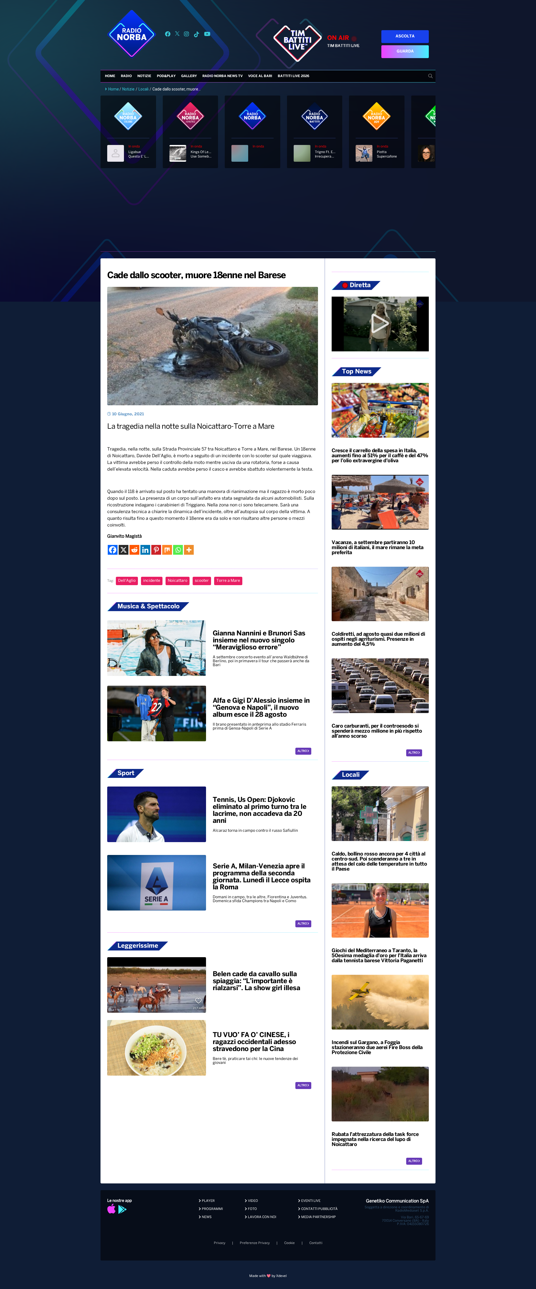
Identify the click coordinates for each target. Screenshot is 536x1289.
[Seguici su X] (177, 35)
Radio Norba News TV (222, 76)
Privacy (219, 1243)
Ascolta (405, 36)
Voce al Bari (260, 76)
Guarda (405, 51)
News (206, 1217)
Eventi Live (310, 1200)
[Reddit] (134, 550)
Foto (252, 1209)
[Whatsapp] (178, 550)
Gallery (189, 76)
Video (252, 1200)
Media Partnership (318, 1217)
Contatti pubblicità (319, 1209)
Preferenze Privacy (255, 1243)
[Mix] (167, 550)
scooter (202, 581)
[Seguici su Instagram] (186, 35)
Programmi (212, 1209)
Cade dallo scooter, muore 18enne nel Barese (196, 275)
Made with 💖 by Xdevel (268, 1276)
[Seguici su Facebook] (168, 35)
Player (208, 1200)
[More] (189, 550)
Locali (143, 89)
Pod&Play (166, 76)
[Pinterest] (156, 550)
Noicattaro (177, 581)
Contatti (315, 1243)
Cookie (289, 1243)
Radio (126, 76)
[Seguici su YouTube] (207, 35)
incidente (151, 581)
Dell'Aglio (127, 581)
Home (110, 76)
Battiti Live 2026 (293, 76)
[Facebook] (113, 550)
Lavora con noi (261, 1217)
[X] (123, 550)
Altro (302, 751)
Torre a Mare (228, 581)
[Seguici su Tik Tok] (196, 35)
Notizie (144, 76)
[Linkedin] (145, 550)
